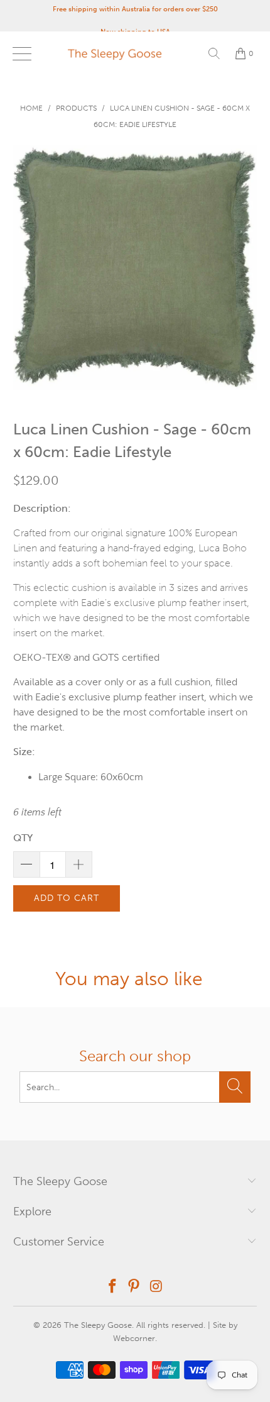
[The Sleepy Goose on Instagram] (156, 1287)
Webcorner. (135, 1338)
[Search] (214, 53)
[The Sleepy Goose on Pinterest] (134, 1287)
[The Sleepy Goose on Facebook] (112, 1287)
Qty (23, 838)
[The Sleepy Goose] (135, 53)
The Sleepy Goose (98, 1325)
